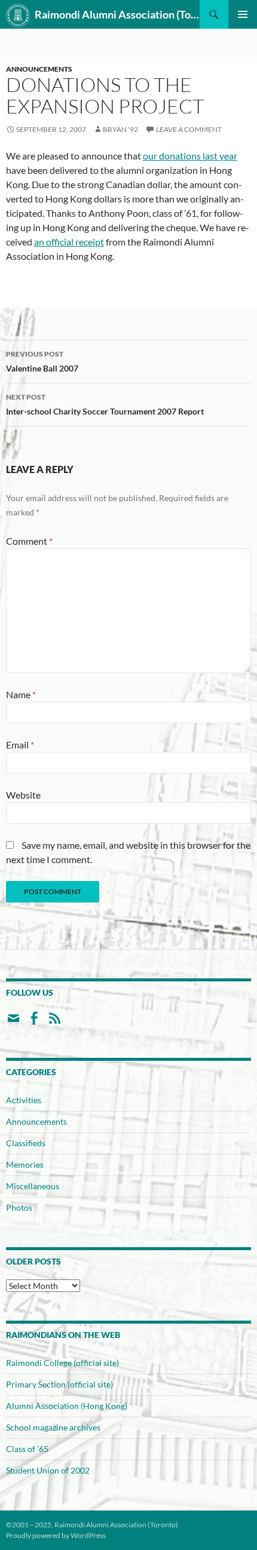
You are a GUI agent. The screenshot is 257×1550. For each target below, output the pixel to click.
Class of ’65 (27, 1449)
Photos (19, 1207)
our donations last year (190, 155)
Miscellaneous (32, 1186)
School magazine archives (53, 1427)
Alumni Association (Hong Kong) (66, 1406)
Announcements (39, 69)
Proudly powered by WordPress (56, 1535)
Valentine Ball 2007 (42, 361)
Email (20, 744)
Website (23, 794)
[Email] (13, 1022)
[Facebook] (33, 1022)
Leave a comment (189, 129)
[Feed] (54, 1022)
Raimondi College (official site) (62, 1363)
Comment (29, 541)
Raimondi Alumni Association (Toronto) (117, 14)
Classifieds (25, 1143)
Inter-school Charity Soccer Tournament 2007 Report (105, 404)
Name (21, 694)
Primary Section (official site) (59, 1384)
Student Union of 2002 (48, 1470)
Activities (23, 1100)
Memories (25, 1164)
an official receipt (69, 241)
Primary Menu (242, 14)
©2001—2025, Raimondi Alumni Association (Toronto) (92, 1524)
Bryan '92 (120, 129)
